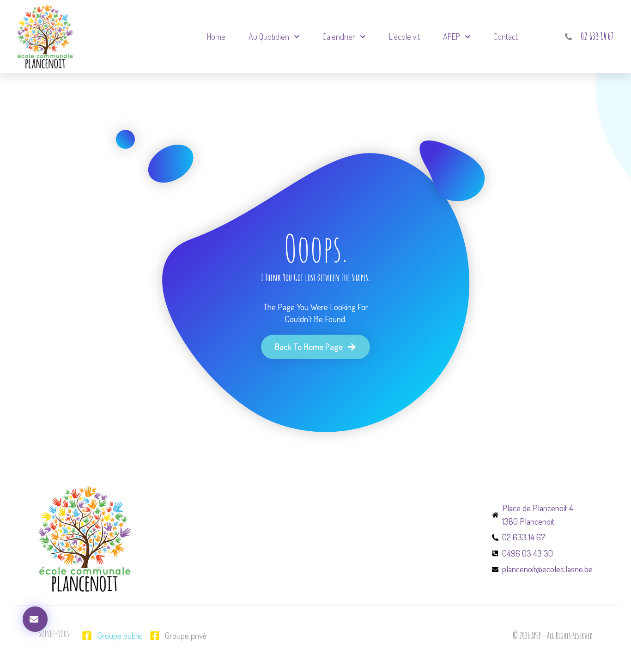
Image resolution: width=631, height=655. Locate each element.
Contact (505, 36)
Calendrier (338, 36)
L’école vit (404, 36)
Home (216, 36)
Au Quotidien (269, 36)
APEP (451, 36)
